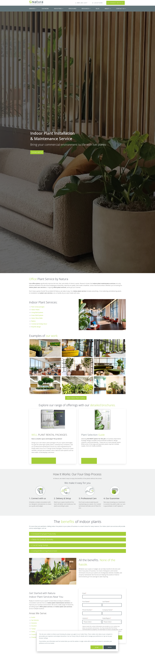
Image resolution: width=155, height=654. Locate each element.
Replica (33, 321)
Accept (96, 647)
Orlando (33, 637)
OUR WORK (45, 8)
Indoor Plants (35, 310)
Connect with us (37, 152)
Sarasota (34, 623)
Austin (33, 617)
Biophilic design (36, 327)
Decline (110, 647)
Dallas (33, 631)
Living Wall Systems (37, 312)
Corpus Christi (35, 634)
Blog (97, 8)
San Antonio (35, 620)
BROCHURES (72, 8)
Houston (34, 626)
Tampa (33, 629)
